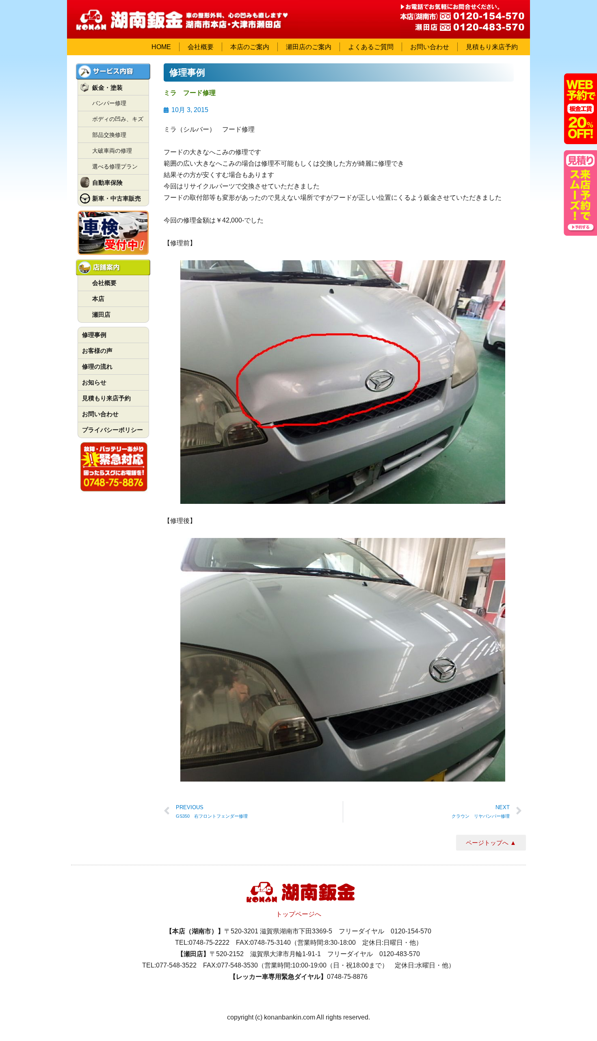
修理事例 (94, 334)
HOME (161, 46)
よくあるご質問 (371, 46)
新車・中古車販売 (116, 198)
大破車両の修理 (112, 150)
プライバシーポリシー (112, 429)
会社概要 (201, 46)
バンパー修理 (109, 103)
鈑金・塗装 (107, 87)
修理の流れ (97, 366)
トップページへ (298, 914)
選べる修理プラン (115, 166)
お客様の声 (97, 350)
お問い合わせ (429, 46)
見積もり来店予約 (492, 46)
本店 (98, 298)
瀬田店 (101, 314)
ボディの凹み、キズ (117, 119)
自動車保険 (107, 182)
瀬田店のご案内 (308, 46)
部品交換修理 (109, 135)
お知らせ (94, 382)
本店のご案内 (249, 46)
